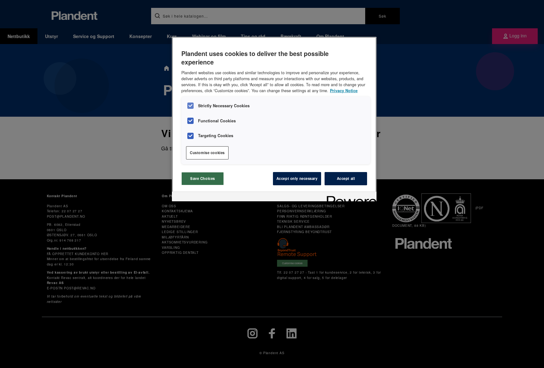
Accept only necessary (297, 178)
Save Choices (202, 178)
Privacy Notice (344, 90)
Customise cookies (207, 152)
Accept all (346, 178)
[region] (274, 119)
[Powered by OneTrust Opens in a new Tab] (349, 197)
